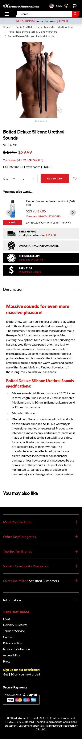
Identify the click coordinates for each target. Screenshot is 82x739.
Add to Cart (54, 178)
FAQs (6, 618)
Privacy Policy (12, 643)
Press (6, 661)
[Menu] (7, 14)
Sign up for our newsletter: (21, 669)
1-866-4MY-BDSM (16, 612)
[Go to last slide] (9, 213)
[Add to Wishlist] (75, 178)
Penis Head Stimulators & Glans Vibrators (32, 31)
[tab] (36, 121)
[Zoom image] (41, 80)
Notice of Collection (16, 649)
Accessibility (11, 655)
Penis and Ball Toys (27, 27)
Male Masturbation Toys (58, 27)
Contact (8, 637)
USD (52, 6)
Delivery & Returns (15, 624)
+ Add (12, 222)
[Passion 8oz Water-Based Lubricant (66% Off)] (12, 208)
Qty (5, 178)
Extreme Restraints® (31, 725)
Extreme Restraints (27, 718)
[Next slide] (73, 213)
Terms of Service (14, 631)
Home (6, 27)
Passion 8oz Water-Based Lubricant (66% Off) (50, 203)
